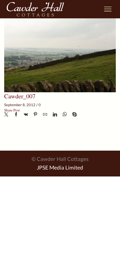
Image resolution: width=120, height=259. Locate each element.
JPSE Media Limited (60, 167)
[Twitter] (7, 114)
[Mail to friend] (45, 114)
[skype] (73, 114)
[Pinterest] (35, 114)
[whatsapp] (64, 114)
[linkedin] (55, 114)
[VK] (26, 114)
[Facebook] (16, 114)
